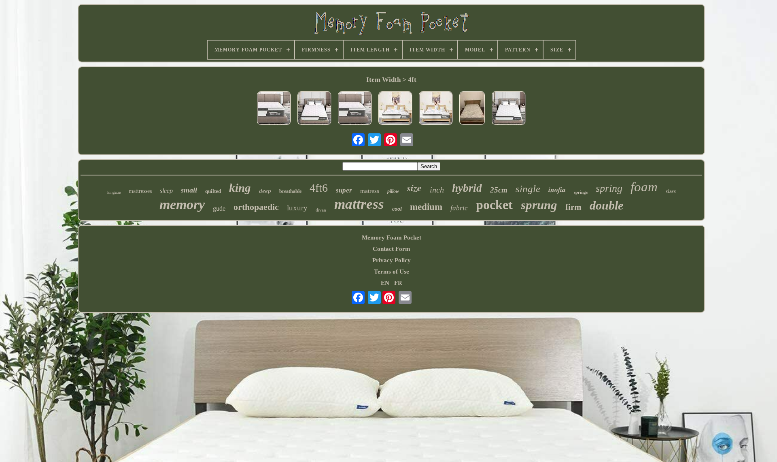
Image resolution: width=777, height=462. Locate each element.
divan (321, 209)
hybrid (467, 188)
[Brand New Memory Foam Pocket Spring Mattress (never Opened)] (472, 109)
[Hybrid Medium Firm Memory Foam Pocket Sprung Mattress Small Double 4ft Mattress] (435, 109)
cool (397, 209)
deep (265, 191)
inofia (557, 189)
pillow (393, 191)
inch (437, 189)
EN (385, 283)
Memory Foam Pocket (391, 237)
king (240, 187)
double (606, 205)
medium (426, 207)
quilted (213, 191)
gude (219, 208)
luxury (297, 207)
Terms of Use (391, 271)
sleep (166, 190)
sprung (539, 205)
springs (581, 192)
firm (573, 207)
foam (644, 187)
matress (369, 191)
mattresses (140, 191)
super (344, 190)
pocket (494, 204)
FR (398, 283)
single (528, 188)
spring (609, 188)
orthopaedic (256, 207)
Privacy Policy (391, 260)
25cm (498, 190)
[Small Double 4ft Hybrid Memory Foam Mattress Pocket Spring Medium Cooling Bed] (354, 109)
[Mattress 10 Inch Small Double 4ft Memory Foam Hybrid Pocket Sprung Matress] (508, 109)
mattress (359, 204)
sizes (671, 191)
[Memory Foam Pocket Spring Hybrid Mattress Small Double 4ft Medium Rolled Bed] (395, 109)
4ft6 (319, 188)
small (189, 190)
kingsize (114, 192)
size (414, 188)
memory (182, 204)
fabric (459, 208)
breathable (290, 191)
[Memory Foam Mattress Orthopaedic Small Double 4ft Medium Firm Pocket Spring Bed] (314, 109)
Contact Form (391, 249)
